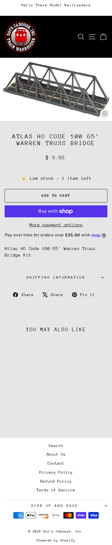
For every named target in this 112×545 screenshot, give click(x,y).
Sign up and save (54, 506)
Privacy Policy (56, 472)
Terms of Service (56, 490)
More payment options (56, 225)
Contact (56, 463)
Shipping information (56, 277)
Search (56, 445)
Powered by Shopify (56, 540)
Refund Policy (55, 481)
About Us (56, 454)
